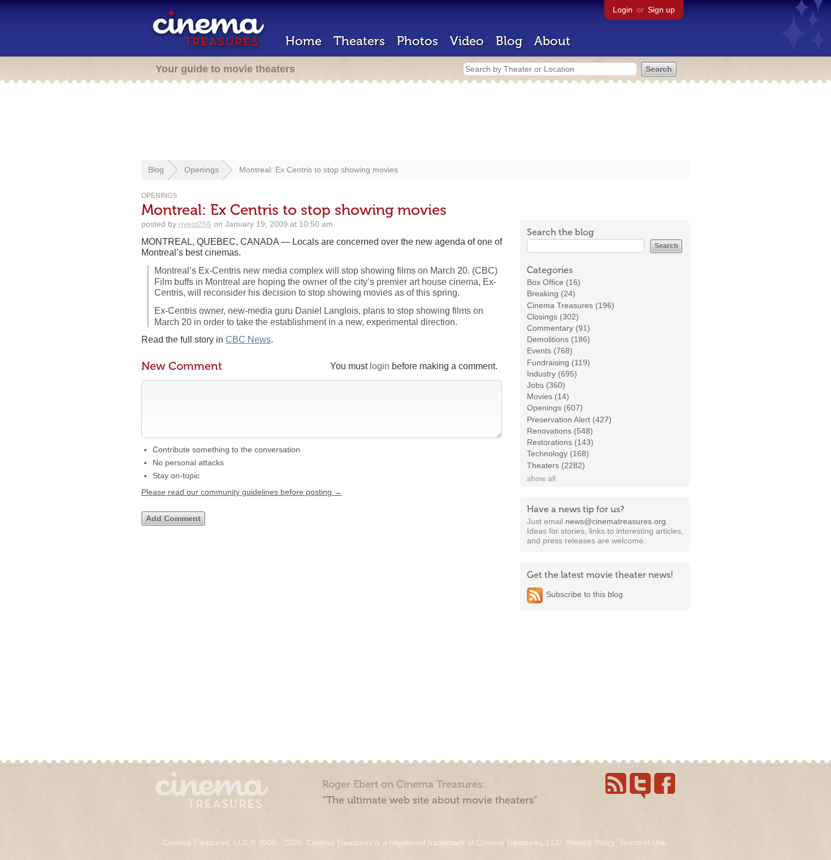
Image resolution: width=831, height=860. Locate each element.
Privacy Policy (590, 842)
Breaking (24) (551, 293)
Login (623, 9)
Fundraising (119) (558, 362)
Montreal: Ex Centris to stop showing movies (318, 169)
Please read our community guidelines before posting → (241, 491)
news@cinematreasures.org (615, 521)
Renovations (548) (560, 430)
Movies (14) (548, 396)
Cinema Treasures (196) (570, 305)
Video (467, 41)
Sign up (661, 9)
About (552, 41)
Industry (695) (552, 373)
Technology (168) (558, 453)
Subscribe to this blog (584, 594)
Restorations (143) (560, 442)
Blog (509, 41)
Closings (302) (553, 316)
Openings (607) (555, 407)
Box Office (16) (554, 282)
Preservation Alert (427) (569, 419)
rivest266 (195, 223)
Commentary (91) (558, 327)
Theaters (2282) (556, 465)
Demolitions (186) (558, 339)
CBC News (248, 339)
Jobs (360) (546, 385)
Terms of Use (642, 842)
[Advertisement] (415, 122)
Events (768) (550, 350)
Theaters (359, 41)
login (379, 366)
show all (541, 478)
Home (303, 41)
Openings (201, 169)
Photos (417, 41)
